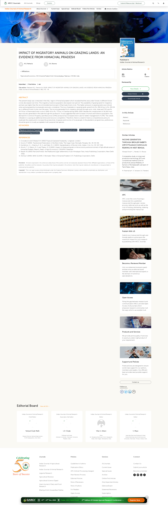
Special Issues (107, 471)
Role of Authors (76, 486)
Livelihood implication (69, 130)
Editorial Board (75, 9)
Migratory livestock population (30, 130)
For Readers (75, 489)
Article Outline (112, 9)
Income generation (87, 130)
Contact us (135, 382)
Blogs (38, 3)
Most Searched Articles (110, 482)
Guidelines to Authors (78, 464)
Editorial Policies (76, 478)
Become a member (140, 471)
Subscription (106, 493)
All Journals (28, 3)
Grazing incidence (51, 130)
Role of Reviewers (77, 482)
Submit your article (140, 467)
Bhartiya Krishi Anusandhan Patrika (51, 490)
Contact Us (137, 464)
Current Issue (55, 9)
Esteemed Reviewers (109, 489)
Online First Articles (88, 9)
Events (49, 3)
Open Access (75, 493)
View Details (135, 89)
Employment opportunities (29, 133)
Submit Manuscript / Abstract (131, 3)
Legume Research (45, 473)
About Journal (41, 9)
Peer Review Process (78, 475)
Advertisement (107, 497)
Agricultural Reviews (46, 477)
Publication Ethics (77, 467)
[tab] (67, 71)
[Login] (163, 3)
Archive (99, 9)
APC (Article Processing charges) (82, 471)
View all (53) (44, 406)
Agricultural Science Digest (48, 480)
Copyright (74, 497)
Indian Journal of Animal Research (18, 9)
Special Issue (65, 9)
